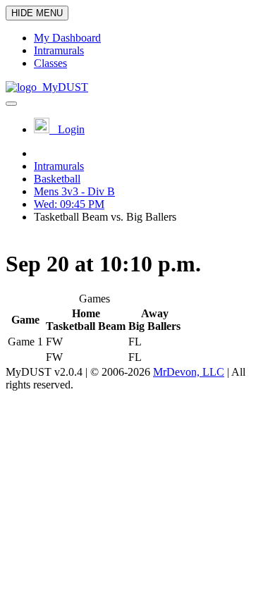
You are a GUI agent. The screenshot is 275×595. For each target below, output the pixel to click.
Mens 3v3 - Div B (74, 191)
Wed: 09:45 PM (69, 204)
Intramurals (59, 166)
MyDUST (62, 87)
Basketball (57, 179)
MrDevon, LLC (188, 372)
